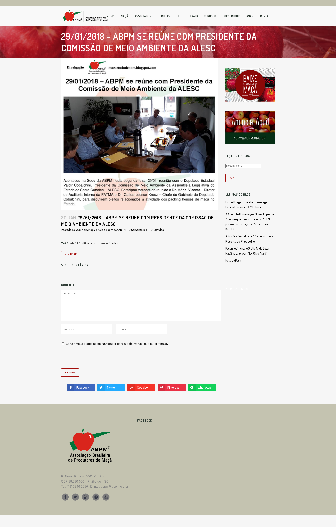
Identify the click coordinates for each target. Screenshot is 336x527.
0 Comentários (138, 230)
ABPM (122, 230)
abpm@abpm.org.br (114, 486)
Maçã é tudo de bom (100, 230)
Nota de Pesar (233, 260)
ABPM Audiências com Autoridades (94, 243)
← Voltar (71, 254)
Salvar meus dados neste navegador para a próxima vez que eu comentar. (117, 343)
